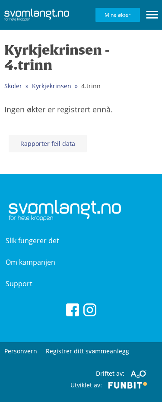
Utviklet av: (87, 385)
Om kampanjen (30, 262)
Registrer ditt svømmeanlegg (87, 351)
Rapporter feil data (47, 143)
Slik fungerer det (32, 240)
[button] (152, 14)
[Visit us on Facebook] (72, 309)
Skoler (13, 86)
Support (19, 283)
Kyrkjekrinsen (51, 86)
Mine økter (117, 15)
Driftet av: (111, 373)
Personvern (20, 351)
